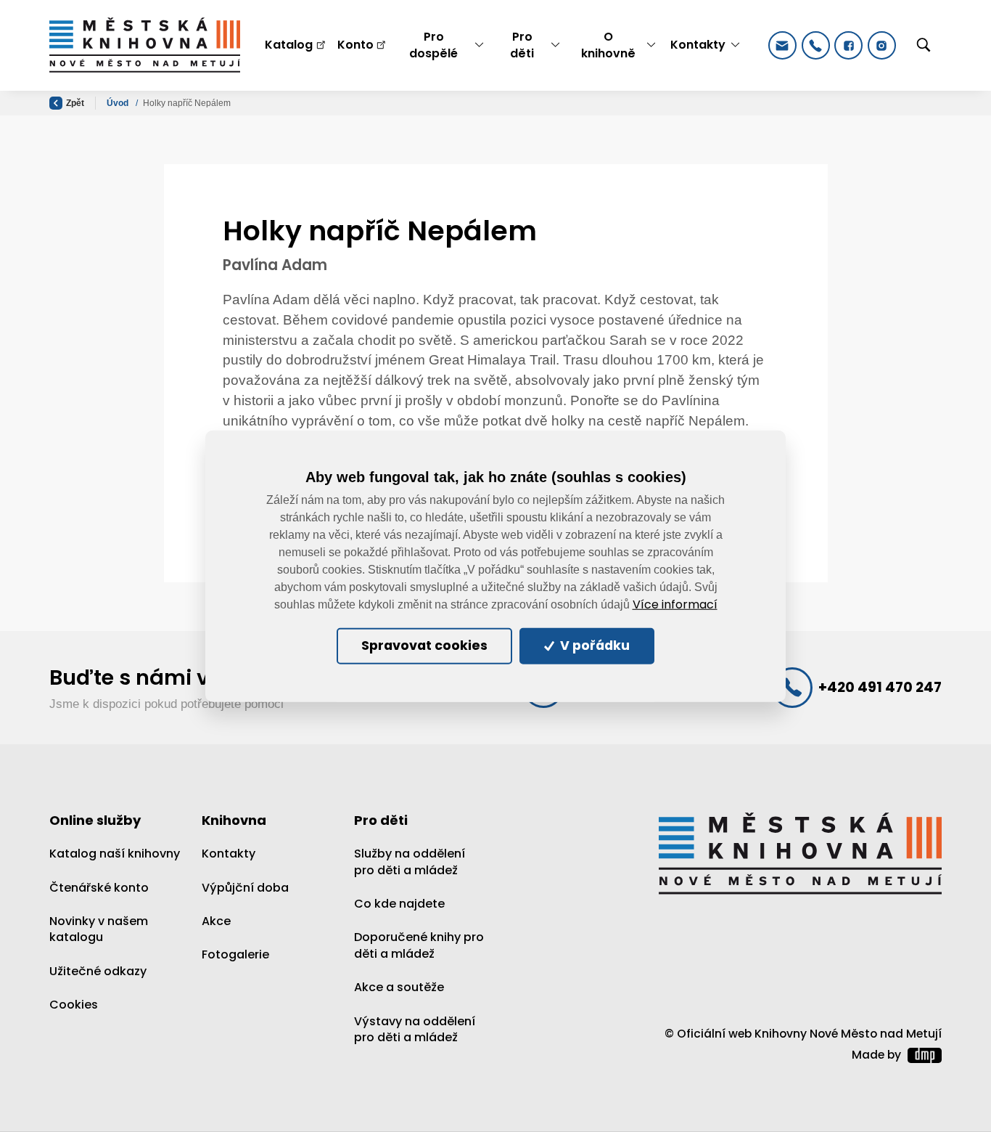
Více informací (675, 605)
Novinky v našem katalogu (98, 929)
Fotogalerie (235, 954)
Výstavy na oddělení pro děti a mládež (414, 1029)
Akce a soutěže (399, 987)
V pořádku (593, 645)
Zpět (75, 103)
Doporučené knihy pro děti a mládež (419, 945)
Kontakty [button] (697, 44)
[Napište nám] (782, 45)
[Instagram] (882, 45)
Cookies (73, 1004)
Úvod (119, 103)
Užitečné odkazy (98, 971)
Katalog (289, 44)
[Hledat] (923, 46)
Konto (355, 44)
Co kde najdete (399, 903)
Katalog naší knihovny (114, 853)
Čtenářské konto (99, 887)
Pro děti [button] (522, 44)
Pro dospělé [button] (433, 44)
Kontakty (228, 853)
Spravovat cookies (424, 645)
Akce (216, 921)
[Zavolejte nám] (816, 45)
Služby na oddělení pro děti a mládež (409, 861)
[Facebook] (848, 45)
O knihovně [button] (608, 44)
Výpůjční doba (245, 887)
